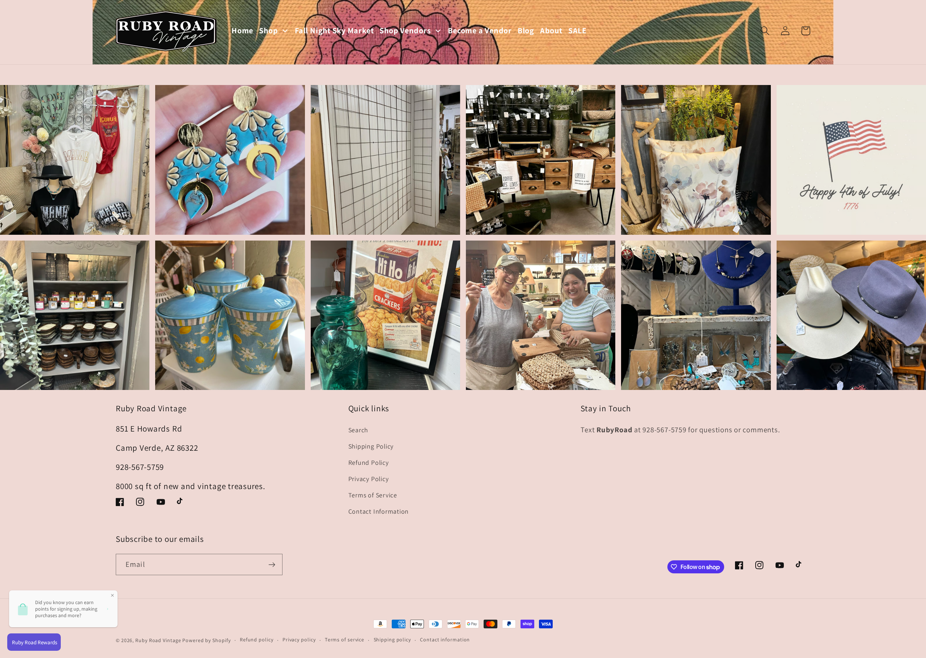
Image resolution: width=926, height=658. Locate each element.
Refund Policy (368, 462)
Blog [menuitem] (526, 30)
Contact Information (378, 511)
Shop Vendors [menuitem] (405, 30)
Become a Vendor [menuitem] (480, 30)
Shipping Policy (371, 446)
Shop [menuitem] (268, 30)
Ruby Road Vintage (158, 640)
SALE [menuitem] (577, 30)
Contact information (445, 639)
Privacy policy (299, 639)
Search (358, 430)
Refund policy (256, 639)
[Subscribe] (272, 565)
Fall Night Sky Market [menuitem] (334, 30)
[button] (765, 31)
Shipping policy (392, 639)
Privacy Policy (368, 479)
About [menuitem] (551, 30)
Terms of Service (372, 495)
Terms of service (344, 639)
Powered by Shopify (206, 640)
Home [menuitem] (242, 30)
